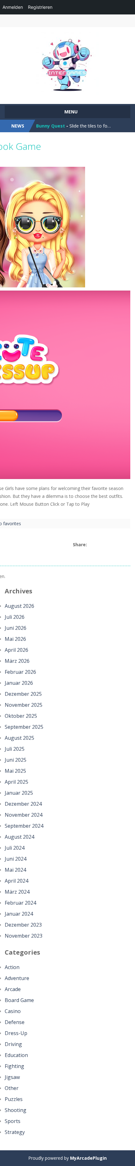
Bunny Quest (50, 126)
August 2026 (19, 605)
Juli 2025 (14, 748)
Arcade (13, 989)
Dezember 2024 (23, 803)
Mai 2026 (15, 638)
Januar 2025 (19, 792)
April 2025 (16, 781)
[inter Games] (67, 63)
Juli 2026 (14, 616)
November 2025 (23, 704)
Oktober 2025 (21, 715)
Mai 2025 (15, 770)
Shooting (15, 1110)
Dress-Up (16, 1033)
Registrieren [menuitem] (40, 7)
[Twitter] (98, 545)
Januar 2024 (19, 913)
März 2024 (17, 891)
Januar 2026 (19, 682)
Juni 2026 (15, 627)
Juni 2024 (15, 858)
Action (12, 967)
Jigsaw (12, 1077)
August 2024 (19, 836)
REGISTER (52, 20)
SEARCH (82, 20)
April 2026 (16, 649)
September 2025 (24, 726)
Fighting (14, 1066)
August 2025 (19, 737)
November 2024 (23, 814)
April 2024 (16, 880)
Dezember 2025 (23, 693)
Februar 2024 (20, 902)
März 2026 (17, 660)
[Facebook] (91, 545)
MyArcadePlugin (88, 1158)
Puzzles (14, 1099)
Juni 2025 (15, 759)
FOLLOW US (112, 20)
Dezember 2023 (23, 924)
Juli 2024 (14, 847)
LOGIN (22, 20)
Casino (13, 1011)
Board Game (19, 1000)
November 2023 (23, 935)
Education (16, 1055)
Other (12, 1088)
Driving (13, 1044)
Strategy (15, 1132)
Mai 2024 (15, 869)
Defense (14, 1022)
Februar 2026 (20, 671)
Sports (12, 1121)
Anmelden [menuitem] (13, 7)
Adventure (17, 978)
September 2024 (24, 825)
